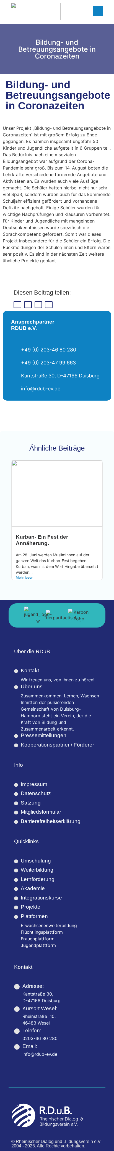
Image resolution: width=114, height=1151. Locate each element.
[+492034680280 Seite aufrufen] (17, 1031)
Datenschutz (36, 793)
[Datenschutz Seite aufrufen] (16, 794)
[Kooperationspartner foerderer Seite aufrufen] (16, 745)
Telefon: (31, 1030)
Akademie (33, 888)
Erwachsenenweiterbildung (49, 925)
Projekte (30, 907)
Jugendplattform (38, 945)
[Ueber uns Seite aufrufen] (16, 687)
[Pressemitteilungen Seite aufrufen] (16, 736)
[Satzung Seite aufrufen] (16, 803)
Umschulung (36, 861)
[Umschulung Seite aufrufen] (16, 861)
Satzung (31, 803)
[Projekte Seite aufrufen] (16, 907)
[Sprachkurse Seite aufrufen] (16, 889)
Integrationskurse (41, 898)
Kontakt (30, 670)
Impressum (34, 784)
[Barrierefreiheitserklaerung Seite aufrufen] (16, 822)
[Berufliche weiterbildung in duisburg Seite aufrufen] (16, 870)
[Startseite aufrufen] (36, 11)
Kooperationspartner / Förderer (57, 745)
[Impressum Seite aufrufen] (16, 785)
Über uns (32, 686)
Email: (29, 1046)
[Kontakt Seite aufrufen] (16, 671)
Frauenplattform (38, 938)
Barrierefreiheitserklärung (51, 821)
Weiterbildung (37, 870)
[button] (17, 304)
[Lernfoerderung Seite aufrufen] (16, 880)
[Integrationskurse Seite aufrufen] (16, 898)
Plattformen (34, 916)
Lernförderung (38, 879)
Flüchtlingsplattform (42, 932)
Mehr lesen (24, 577)
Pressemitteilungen (43, 735)
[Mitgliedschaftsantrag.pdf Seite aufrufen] (16, 812)
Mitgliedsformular (41, 812)
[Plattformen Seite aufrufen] (16, 917)
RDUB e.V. (24, 328)
